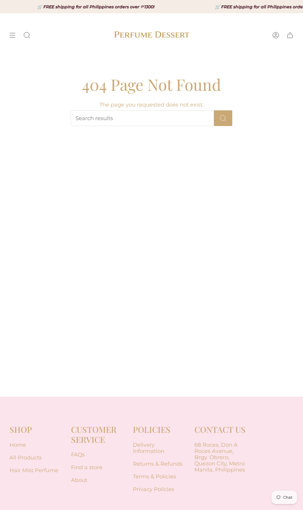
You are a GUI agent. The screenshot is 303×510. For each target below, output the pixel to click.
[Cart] (290, 35)
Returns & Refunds (158, 464)
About (79, 480)
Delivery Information (148, 448)
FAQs (78, 454)
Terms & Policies (154, 476)
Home (17, 445)
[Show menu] (12, 35)
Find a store (86, 467)
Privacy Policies (153, 489)
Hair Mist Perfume (33, 470)
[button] (26, 35)
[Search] (223, 118)
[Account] (275, 35)
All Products (25, 457)
